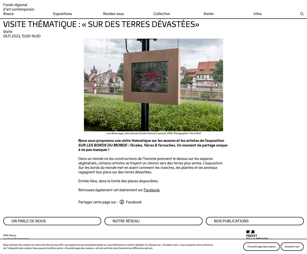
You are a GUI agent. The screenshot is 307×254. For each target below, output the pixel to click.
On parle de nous (28, 221)
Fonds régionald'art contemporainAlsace (18, 9)
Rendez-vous (113, 14)
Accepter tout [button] (292, 246)
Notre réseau (126, 221)
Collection (161, 14)
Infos (258, 14)
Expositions (62, 14)
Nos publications (231, 221)
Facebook (152, 190)
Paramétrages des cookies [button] (262, 246)
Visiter (209, 14)
